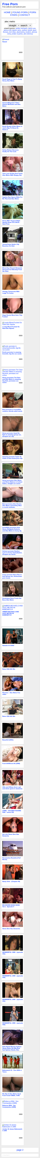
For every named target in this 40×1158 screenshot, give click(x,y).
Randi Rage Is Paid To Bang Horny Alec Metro (12, 80)
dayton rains (16, 30)
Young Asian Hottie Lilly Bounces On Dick (10, 245)
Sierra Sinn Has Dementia (11, 928)
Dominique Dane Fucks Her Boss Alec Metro (11, 599)
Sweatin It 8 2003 (8, 645)
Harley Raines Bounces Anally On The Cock (10, 150)
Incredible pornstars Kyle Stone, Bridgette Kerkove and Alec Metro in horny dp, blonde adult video (12, 530)
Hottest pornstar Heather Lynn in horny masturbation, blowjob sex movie (12, 552)
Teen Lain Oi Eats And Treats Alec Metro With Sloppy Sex (12, 174)
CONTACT (24, 15)
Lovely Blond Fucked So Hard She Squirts (11, 327)
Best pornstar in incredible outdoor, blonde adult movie (12, 410)
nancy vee (32, 28)
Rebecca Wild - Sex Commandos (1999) (9, 1106)
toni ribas (12, 32)
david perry (21, 32)
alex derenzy (28, 34)
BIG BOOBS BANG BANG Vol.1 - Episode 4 (11, 905)
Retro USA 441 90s (8, 716)
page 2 (20, 1150)
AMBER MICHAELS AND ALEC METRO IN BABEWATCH (10, 613)
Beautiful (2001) (7, 740)
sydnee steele (27, 30)
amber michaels (21, 28)
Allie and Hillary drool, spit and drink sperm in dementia (12, 787)
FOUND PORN (20, 12)
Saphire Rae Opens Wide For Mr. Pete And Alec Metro (12, 198)
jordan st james (17, 34)
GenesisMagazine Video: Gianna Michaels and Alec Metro (11, 104)
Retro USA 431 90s (8, 669)
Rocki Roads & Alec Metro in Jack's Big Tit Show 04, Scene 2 (12, 128)
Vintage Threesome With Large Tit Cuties (10, 292)
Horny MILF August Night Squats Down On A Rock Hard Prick (11, 222)
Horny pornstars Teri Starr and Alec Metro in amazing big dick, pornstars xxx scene (11, 380)
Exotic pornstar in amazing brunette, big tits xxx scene (12, 353)
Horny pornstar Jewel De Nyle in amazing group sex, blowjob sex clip (11, 434)
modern (28, 32)
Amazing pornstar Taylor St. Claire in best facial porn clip (12, 457)
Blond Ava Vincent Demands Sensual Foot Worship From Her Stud (12, 269)
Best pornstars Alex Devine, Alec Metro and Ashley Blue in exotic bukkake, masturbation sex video (12, 506)
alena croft (7, 30)
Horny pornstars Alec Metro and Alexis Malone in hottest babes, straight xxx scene (12, 481)
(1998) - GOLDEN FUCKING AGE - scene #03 (11, 811)
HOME (7, 12)
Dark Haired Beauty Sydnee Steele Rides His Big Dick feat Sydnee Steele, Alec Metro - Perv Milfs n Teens (11, 1049)
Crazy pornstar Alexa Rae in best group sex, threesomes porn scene (12, 576)
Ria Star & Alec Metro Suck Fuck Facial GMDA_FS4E (11, 1094)
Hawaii (4, 42)
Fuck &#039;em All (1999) (11, 763)
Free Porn (10, 4)
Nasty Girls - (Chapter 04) (11, 881)
